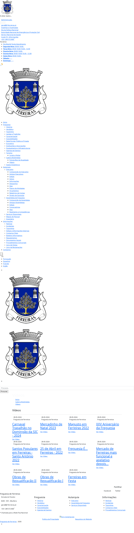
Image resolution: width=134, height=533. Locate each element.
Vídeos (11, 162)
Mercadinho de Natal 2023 (51, 426)
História (9, 127)
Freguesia (6, 125)
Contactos (7, 250)
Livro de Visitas (11, 245)
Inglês (5, 266)
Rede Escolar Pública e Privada (17, 141)
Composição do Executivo (18, 172)
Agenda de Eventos (13, 151)
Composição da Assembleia (19, 200)
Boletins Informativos (14, 235)
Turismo (9, 153)
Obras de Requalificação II (24, 479)
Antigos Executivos (16, 174)
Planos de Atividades (17, 188)
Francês (6, 264)
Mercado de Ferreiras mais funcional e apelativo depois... (106, 456)
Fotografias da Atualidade (19, 160)
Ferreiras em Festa (77, 479)
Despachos (13, 184)
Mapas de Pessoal (13, 217)
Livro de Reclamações (14, 247)
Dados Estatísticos (13, 165)
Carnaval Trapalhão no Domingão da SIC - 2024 (25, 430)
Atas (11, 186)
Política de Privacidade (50, 519)
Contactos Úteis (12, 233)
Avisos (11, 179)
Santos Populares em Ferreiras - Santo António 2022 (25, 454)
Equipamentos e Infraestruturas (18, 148)
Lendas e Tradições (13, 134)
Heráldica (9, 129)
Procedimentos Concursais (16, 243)
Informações (14, 181)
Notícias (9, 224)
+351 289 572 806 (8, 39)
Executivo (9, 169)
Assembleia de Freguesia (15, 198)
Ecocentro (10, 143)
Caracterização (11, 136)
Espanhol (6, 261)
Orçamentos (14, 191)
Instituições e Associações (16, 146)
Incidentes (10, 226)
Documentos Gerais (13, 240)
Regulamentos (11, 238)
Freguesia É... (78, 448)
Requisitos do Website (83, 519)
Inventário (10, 219)
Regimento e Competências (19, 212)
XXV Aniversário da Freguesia (107, 426)
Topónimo (10, 132)
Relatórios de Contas (17, 193)
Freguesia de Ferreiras (8, 522)
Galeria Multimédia (13, 158)
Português (7, 259)
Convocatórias (14, 207)
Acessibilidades (12, 139)
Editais (11, 177)
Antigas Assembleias (17, 202)
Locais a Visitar (14, 155)
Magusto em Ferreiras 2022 (78, 426)
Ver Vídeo (16, 439)
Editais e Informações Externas (17, 231)
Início (5, 122)
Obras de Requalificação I (51, 479)
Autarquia (6, 167)
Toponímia (10, 228)
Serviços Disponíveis (13, 214)
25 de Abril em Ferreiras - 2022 (51, 450)
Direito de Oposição (16, 195)
